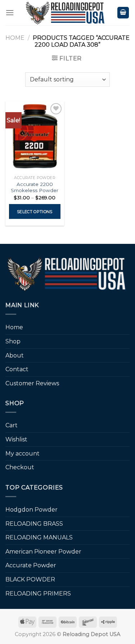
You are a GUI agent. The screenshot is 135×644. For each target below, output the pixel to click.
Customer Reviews (32, 383)
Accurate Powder (30, 565)
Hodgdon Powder (31, 509)
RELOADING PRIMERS (38, 593)
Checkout (19, 467)
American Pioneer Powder (43, 551)
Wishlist (16, 439)
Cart (11, 425)
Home (14, 37)
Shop (13, 341)
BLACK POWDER (30, 579)
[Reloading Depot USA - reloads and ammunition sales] (65, 12)
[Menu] (9, 12)
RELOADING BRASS (34, 523)
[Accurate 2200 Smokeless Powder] (34, 136)
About (14, 355)
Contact (16, 369)
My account (22, 453)
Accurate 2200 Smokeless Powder (34, 187)
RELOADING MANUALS (39, 537)
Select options (35, 211)
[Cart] (123, 13)
